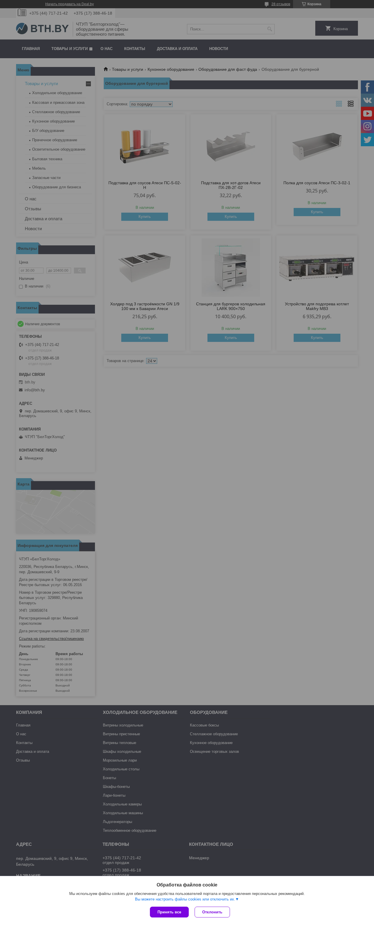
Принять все (169, 912)
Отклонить (212, 912)
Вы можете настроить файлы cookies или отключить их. (185, 899)
